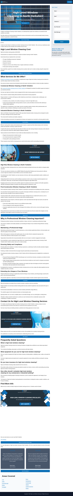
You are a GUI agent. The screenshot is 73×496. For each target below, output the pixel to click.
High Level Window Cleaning (8, 79)
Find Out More (25, 122)
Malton (3, 485)
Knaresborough (5, 483)
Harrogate (4, 487)
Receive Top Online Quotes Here (25, 442)
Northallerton (28, 481)
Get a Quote (24, 23)
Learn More (25, 280)
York (2, 439)
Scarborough (28, 482)
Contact (69, 1)
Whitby (27, 488)
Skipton (27, 484)
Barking (4, 439)
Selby (3, 481)
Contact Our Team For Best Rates (25, 73)
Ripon (27, 479)
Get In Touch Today (25, 39)
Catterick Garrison (29, 486)
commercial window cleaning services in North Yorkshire (13, 88)
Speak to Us (25, 215)
